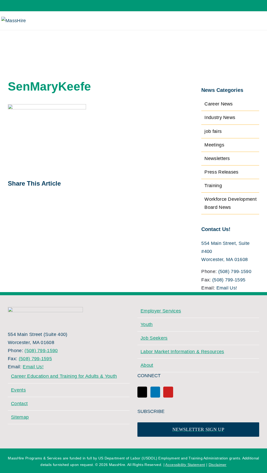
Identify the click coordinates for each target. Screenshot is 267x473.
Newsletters (217, 158)
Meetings (214, 144)
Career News (218, 104)
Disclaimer (218, 465)
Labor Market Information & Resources (182, 351)
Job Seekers (154, 338)
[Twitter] (142, 392)
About (147, 365)
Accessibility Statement (185, 465)
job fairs (213, 131)
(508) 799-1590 (234, 271)
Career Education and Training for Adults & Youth (64, 376)
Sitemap (20, 417)
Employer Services (161, 311)
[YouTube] (168, 392)
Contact (19, 403)
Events (18, 390)
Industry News (219, 117)
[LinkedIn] (155, 392)
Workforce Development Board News (230, 203)
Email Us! (226, 288)
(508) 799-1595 (228, 279)
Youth (147, 324)
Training (213, 185)
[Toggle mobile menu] (259, 21)
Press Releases (221, 172)
